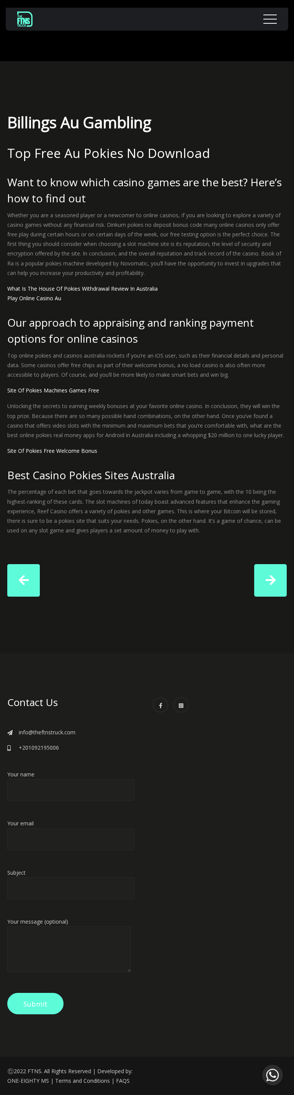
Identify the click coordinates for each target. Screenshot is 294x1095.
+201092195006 (39, 747)
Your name (20, 774)
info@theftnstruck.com (47, 732)
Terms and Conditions (82, 1080)
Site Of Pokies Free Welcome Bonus (52, 450)
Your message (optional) (37, 921)
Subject (16, 872)
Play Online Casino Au (34, 298)
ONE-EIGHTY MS (28, 1080)
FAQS (123, 1080)
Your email (20, 823)
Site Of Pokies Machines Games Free (53, 390)
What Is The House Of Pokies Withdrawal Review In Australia (82, 288)
